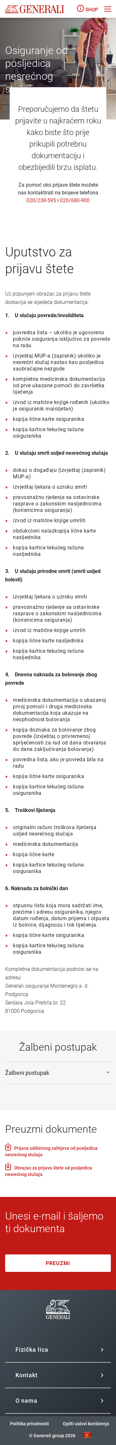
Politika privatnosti (29, 1423)
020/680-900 (75, 200)
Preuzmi (58, 1263)
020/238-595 (41, 200)
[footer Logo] (58, 1327)
